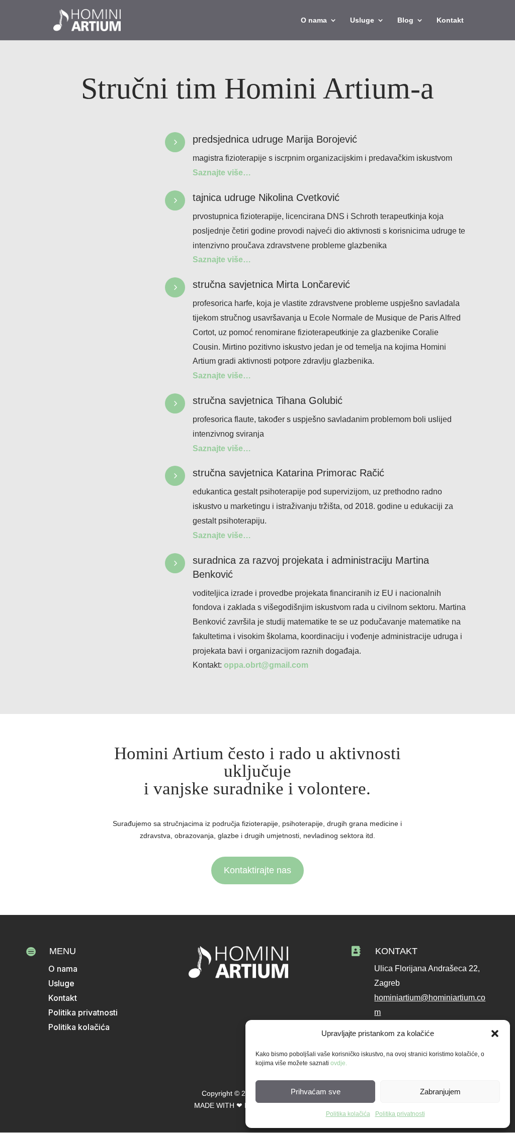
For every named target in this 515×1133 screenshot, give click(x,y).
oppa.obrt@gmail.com (266, 665)
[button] (495, 1033)
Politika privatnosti (400, 1113)
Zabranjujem (440, 1091)
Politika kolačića (348, 1113)
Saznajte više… (222, 172)
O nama (314, 20)
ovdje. (338, 1063)
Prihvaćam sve (315, 1091)
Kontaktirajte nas (257, 870)
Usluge (362, 20)
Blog (405, 20)
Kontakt (450, 20)
